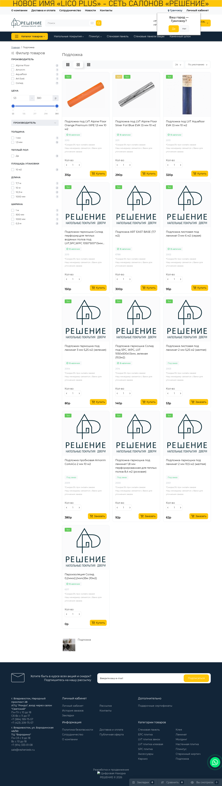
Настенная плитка (187, 744)
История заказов (73, 710)
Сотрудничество (70, 10)
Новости (90, 10)
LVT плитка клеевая (150, 744)
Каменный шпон (180, 36)
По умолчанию (196, 64)
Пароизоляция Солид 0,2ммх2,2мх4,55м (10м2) (81, 576)
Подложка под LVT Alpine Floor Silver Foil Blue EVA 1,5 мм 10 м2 (136, 123)
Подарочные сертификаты (155, 705)
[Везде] (92, 23)
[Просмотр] (74, 118)
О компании (19, 10)
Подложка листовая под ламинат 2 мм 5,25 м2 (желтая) (186, 347)
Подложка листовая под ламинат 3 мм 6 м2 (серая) (183, 233)
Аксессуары (145, 754)
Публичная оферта (112, 734)
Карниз (142, 758)
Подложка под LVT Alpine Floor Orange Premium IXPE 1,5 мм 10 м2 (85, 125)
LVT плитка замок (149, 739)
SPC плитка (145, 749)
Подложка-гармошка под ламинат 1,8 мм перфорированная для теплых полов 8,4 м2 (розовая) (136, 465)
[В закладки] (97, 118)
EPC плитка (145, 734)
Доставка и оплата (43, 10)
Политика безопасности (77, 729)
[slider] (13, 106)
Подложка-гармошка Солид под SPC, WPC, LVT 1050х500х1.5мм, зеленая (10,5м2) (134, 351)
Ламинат (181, 734)
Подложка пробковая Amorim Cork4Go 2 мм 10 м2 (85, 462)
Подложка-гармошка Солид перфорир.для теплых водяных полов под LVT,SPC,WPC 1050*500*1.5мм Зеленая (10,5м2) (84, 237)
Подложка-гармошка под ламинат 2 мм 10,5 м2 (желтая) (186, 462)
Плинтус (94, 36)
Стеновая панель (118, 36)
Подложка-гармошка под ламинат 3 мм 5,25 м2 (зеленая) (85, 347)
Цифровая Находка (113, 773)
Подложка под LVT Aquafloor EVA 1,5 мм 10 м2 (185, 123)
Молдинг (181, 739)
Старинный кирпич (188, 754)
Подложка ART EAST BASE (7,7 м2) (135, 233)
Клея (179, 729)
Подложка (182, 758)
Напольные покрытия (68, 36)
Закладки (68, 715)
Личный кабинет (197, 10)
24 (176, 64)
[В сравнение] (89, 118)
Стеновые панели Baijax (149, 36)
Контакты (106, 10)
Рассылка (106, 705)
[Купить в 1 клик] (82, 118)
